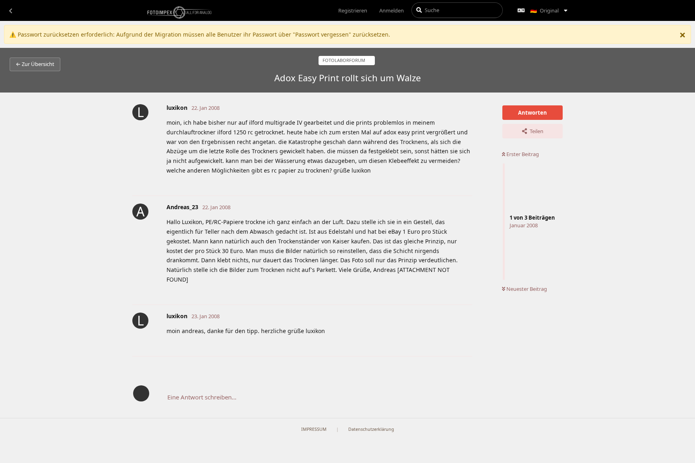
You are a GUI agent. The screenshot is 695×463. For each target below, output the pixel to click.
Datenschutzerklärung (371, 429)
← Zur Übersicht (35, 64)
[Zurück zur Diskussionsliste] (10, 10)
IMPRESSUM (314, 429)
